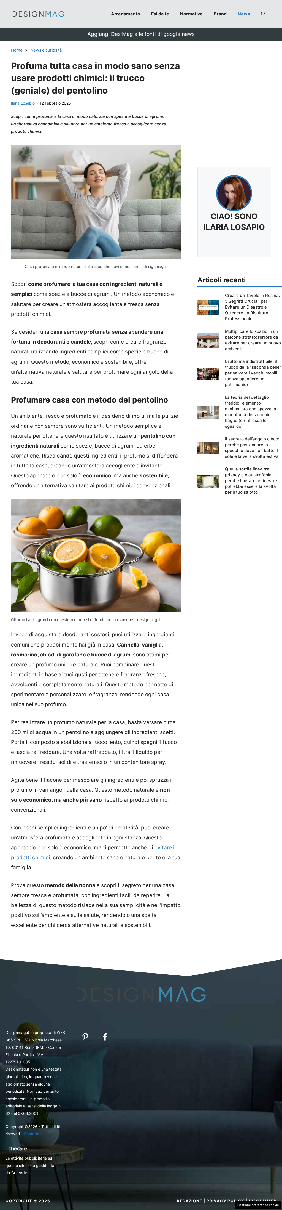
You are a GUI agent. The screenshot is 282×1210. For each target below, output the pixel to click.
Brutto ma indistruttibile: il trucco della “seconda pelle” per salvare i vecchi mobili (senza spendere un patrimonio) (253, 373)
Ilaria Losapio (23, 103)
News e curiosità (46, 50)
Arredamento (125, 14)
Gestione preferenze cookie (258, 1205)
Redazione (189, 1200)
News (244, 14)
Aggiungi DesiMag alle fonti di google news (141, 34)
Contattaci (33, 1133)
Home (17, 50)
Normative (191, 14)
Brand (220, 14)
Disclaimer (262, 1200)
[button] (263, 14)
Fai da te (160, 14)
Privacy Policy (226, 1200)
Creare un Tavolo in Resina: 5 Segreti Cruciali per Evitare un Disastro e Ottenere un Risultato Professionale (252, 307)
